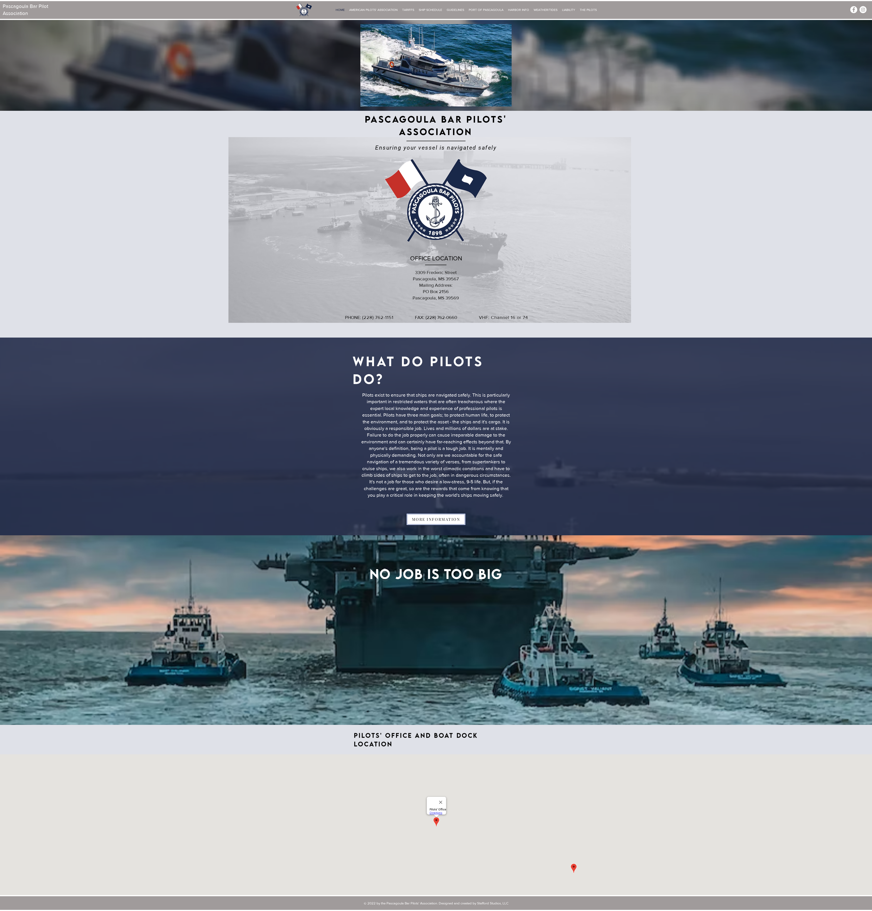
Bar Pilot (39, 6)
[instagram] (863, 9)
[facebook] (853, 9)
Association (15, 13)
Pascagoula (16, 6)
